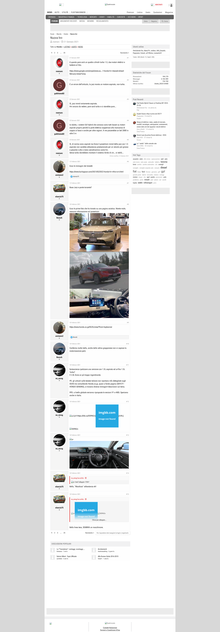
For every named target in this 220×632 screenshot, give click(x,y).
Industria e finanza (66, 17)
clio (156, 164)
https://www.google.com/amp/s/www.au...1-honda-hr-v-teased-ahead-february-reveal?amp (97, 72)
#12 (127, 401)
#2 (128, 80)
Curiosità (121, 17)
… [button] (60, 53)
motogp (162, 175)
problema (136, 180)
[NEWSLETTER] (61, 5)
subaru (156, 180)
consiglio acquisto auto (146, 168)
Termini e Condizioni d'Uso (110, 630)
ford (143, 172)
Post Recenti (138, 99)
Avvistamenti (102, 549)
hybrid (144, 175)
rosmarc (56, 41)
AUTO (57, 12)
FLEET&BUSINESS (78, 12)
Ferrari (139, 140)
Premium (130, 12)
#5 (128, 140)
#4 (128, 120)
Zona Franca (141, 131)
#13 (127, 435)
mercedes (150, 175)
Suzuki (139, 118)
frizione (148, 172)
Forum (55, 21)
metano (156, 175)
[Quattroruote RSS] (160, 625)
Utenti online (138, 46)
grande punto (137, 175)
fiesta (139, 172)
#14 (127, 473)
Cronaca (51, 17)
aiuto (141, 159)
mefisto (153, 51)
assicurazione (155, 159)
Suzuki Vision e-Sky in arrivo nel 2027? (149, 114)
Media (82, 21)
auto (166, 159)
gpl (163, 171)
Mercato (93, 17)
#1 (128, 58)
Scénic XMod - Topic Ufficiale (67, 556)
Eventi (102, 17)
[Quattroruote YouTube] (154, 625)
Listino (139, 12)
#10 (127, 344)
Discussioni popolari (61, 544)
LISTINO (67, 47)
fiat (134, 171)
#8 (128, 204)
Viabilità (110, 17)
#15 (127, 494)
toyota (135, 183)
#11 (127, 365)
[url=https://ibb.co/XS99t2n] (85, 416)
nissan (140, 177)
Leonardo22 (158, 53)
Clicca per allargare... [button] (99, 520)
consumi (157, 168)
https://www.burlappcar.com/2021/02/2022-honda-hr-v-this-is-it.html (96, 171)
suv (160, 180)
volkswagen (147, 183)
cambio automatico (148, 164)
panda (153, 177)
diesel (164, 167)
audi (162, 159)
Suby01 (100, 559)
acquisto (136, 159)
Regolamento (102, 21)
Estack (143, 53)
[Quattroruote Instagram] (148, 625)
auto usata (144, 162)
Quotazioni (157, 12)
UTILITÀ (65, 12)
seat (151, 180)
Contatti (106, 628)
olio (144, 177)
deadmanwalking (102, 551)
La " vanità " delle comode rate (147, 143)
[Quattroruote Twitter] (157, 625)
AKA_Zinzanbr (161, 51)
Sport (140, 17)
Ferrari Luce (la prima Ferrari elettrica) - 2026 (151, 135)
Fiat (138, 110)
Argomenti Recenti (68, 21)
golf (159, 172)
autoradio (151, 162)
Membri (90, 21)
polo (164, 177)
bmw (134, 164)
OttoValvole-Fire (138, 51)
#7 (128, 183)
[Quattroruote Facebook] (146, 625)
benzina (164, 162)
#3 (128, 99)
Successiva (124, 53)
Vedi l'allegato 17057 (82, 482)
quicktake (59, 559)
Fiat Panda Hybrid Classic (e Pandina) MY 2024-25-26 (152, 104)
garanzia (154, 172)
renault (146, 180)
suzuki (164, 180)
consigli (160, 164)
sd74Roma (149, 53)
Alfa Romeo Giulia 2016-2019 (108, 556)
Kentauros (59, 551)
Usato (148, 12)
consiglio (135, 168)
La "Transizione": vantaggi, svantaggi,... (71, 549)
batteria (157, 162)
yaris (154, 183)
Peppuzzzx (136, 53)
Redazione (113, 628)
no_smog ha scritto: (77, 478)
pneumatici (159, 177)
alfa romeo (147, 159)
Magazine (169, 12)
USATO (74, 47)
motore (135, 177)
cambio (139, 164)
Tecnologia (82, 17)
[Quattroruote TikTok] (151, 625)
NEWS (49, 12)
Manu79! (147, 51)
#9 (128, 322)
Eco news (132, 17)
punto (141, 180)
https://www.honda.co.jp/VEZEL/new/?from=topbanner (91, 327)
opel (148, 177)
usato (140, 182)
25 (64, 53)
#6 (128, 161)
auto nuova (136, 162)
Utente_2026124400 (161, 84)
